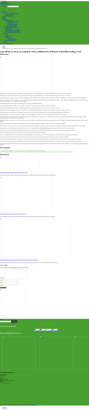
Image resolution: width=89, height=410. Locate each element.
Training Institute (8, 28)
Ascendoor (22, 404)
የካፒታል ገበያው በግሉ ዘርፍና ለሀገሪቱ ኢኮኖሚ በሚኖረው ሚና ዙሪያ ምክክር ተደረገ (13, 213)
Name (1, 280)
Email (1, 282)
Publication (7, 37)
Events (4, 18)
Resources (5, 33)
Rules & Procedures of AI (13, 24)
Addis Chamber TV (9, 35)
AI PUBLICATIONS (12, 25)
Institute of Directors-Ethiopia (11, 27)
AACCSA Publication (12, 39)
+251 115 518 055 (4, 2)
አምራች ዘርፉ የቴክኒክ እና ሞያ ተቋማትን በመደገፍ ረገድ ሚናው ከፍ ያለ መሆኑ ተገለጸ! (13, 172)
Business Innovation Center (11, 26)
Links (6, 34)
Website (1, 285)
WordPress (33, 404)
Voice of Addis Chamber (10, 40)
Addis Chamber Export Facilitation (12, 31)
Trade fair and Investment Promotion (12, 29)
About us (4, 12)
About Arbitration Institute (13, 21)
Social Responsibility (9, 15)
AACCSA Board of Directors (11, 13)
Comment (2, 277)
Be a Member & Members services (7, 43)
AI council (10, 22)
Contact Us (5, 41)
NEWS (4, 16)
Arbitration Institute (9, 20)
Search (1, 319)
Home (4, 11)
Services (4, 19)
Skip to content (3, 0)
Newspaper (10, 38)
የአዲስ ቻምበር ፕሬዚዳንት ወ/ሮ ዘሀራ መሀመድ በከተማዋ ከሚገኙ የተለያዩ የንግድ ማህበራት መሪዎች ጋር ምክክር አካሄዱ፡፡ (19, 260)
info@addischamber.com (5, 4)
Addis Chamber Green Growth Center (13, 32)
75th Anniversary (8, 14)
